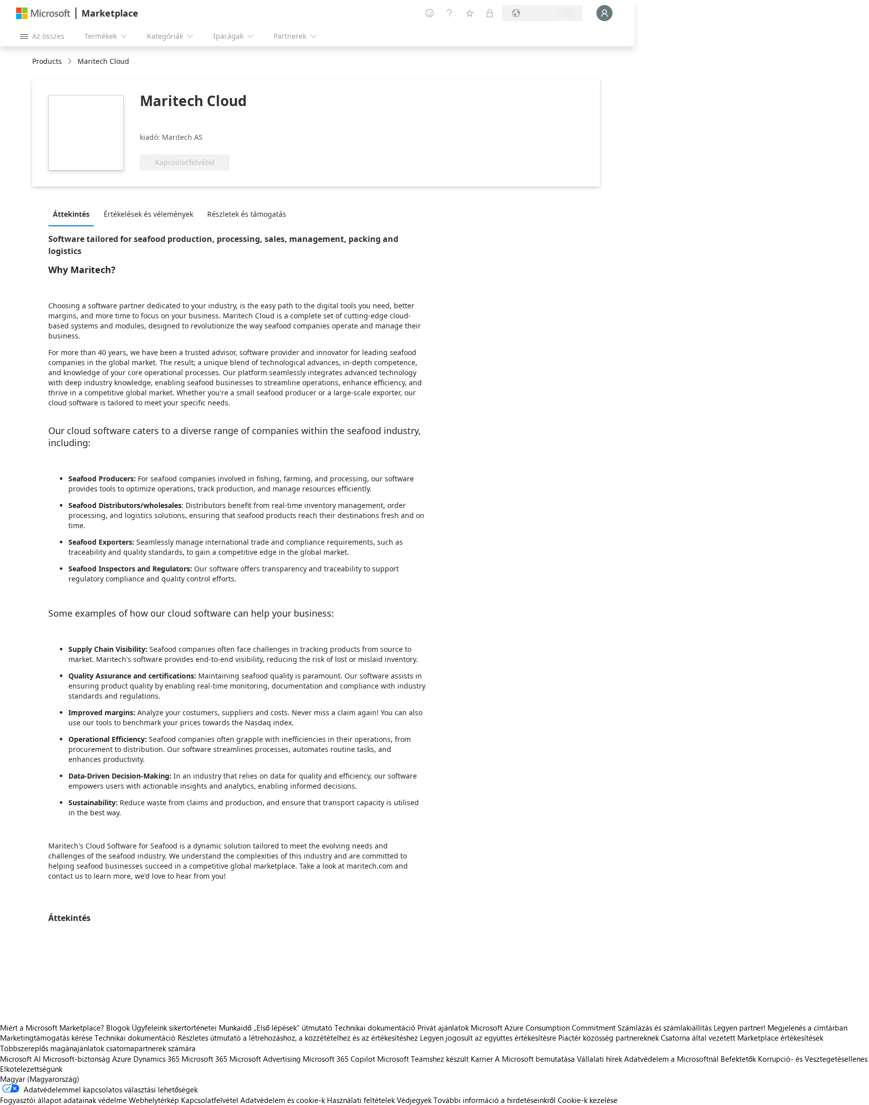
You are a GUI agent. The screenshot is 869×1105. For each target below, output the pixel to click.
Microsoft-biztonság (76, 1059)
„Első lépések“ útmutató (292, 1028)
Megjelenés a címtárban (807, 1028)
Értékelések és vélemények (148, 214)
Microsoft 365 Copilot (339, 1059)
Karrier (482, 1059)
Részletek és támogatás (246, 214)
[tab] (73, 214)
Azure (121, 1059)
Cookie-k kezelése (588, 1100)
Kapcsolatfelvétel (209, 1100)
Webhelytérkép (154, 1100)
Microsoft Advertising (265, 1059)
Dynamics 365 (156, 1059)
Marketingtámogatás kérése (46, 1038)
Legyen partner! (739, 1028)
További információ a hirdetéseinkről (494, 1100)
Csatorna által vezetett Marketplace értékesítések (742, 1038)
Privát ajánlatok (443, 1028)
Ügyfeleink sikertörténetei (174, 1028)
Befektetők (738, 1059)
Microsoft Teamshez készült (423, 1059)
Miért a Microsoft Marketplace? (52, 1028)
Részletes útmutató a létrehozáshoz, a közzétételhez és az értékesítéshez (298, 1038)
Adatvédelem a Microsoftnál (671, 1059)
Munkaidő (235, 1028)
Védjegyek (414, 1100)
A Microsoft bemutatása (535, 1059)
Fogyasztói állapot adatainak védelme (63, 1100)
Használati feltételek (361, 1100)
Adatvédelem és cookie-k (282, 1100)
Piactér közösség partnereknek (608, 1038)
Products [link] (47, 61)
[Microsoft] (43, 13)
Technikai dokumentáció (374, 1028)
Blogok (118, 1028)
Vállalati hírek (599, 1059)
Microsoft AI (20, 1059)
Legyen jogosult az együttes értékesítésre (488, 1038)
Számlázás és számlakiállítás (665, 1028)
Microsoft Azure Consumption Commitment (544, 1028)
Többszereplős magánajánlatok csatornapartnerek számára (98, 1048)
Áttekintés (71, 214)
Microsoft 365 (204, 1059)
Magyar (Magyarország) (39, 1079)
